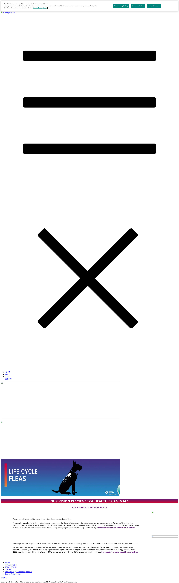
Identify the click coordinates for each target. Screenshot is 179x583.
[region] (89, 6)
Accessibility (9, 572)
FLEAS (7, 376)
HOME (7, 372)
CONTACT (8, 379)
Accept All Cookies (154, 6)
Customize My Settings (121, 6)
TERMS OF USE (10, 567)
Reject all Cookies (138, 6)
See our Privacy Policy (40, 8)
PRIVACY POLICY (11, 565)
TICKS (7, 374)
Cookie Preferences (12, 574)
